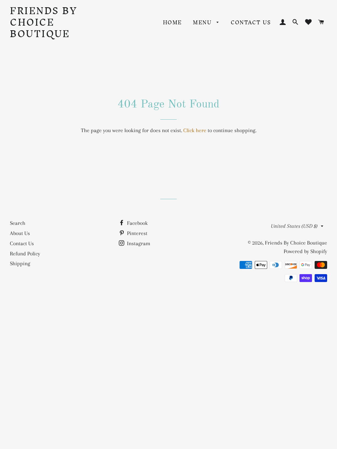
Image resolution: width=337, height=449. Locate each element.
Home (172, 22)
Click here (194, 130)
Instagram (138, 243)
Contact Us (251, 22)
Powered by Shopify (305, 251)
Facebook (137, 223)
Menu (203, 22)
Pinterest (136, 233)
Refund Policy (25, 253)
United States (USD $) (294, 226)
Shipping (20, 263)
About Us (20, 233)
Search (17, 223)
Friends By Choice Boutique (43, 22)
